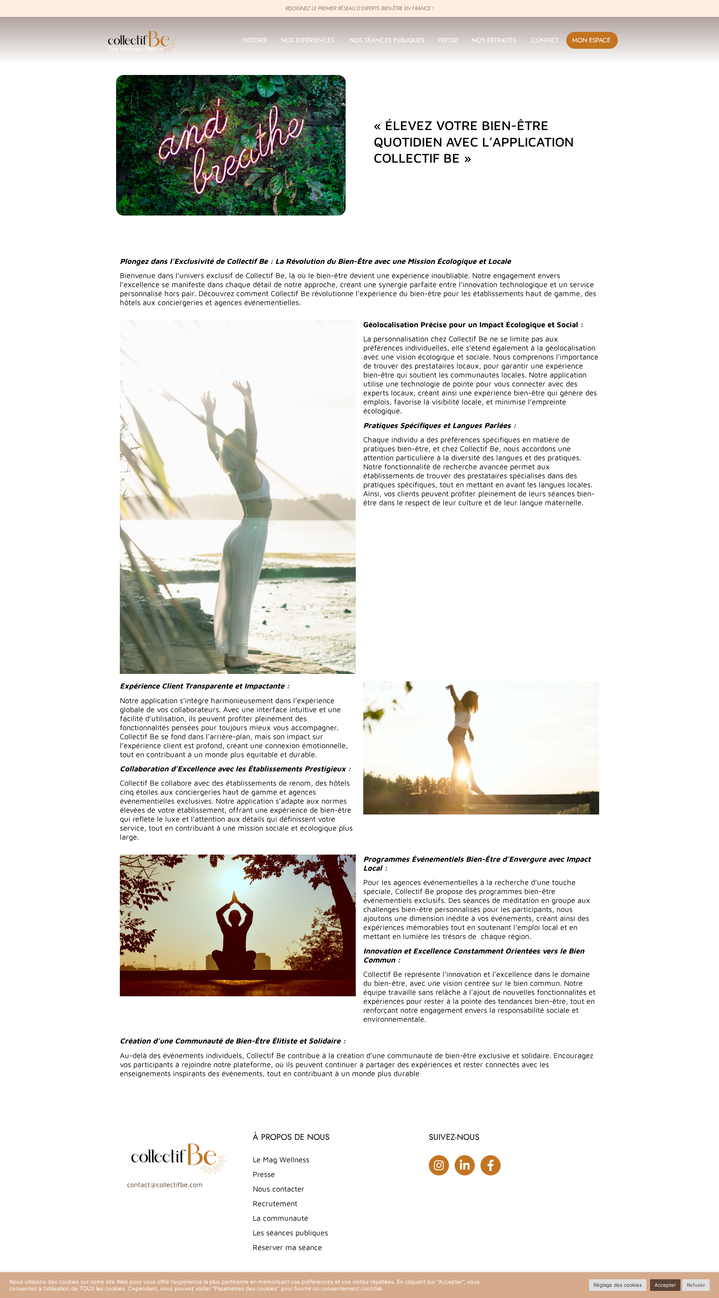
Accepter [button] (665, 1285)
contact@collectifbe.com (165, 1185)
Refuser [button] (696, 1285)
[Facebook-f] (490, 1165)
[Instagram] (439, 1165)
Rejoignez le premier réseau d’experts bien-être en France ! (359, 8)
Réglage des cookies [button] (618, 1285)
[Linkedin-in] (465, 1165)
